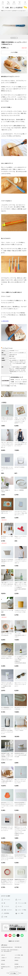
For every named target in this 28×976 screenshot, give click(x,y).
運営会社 (3, 964)
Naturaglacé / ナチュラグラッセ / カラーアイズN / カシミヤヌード (7, 829)
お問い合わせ (17, 957)
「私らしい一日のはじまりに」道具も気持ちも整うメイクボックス (7, 781)
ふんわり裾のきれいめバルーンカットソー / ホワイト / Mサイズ (21, 561)
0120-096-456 (18, 947)
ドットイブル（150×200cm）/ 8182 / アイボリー (20, 635)
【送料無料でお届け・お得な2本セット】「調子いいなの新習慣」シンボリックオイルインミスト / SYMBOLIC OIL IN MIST (7, 756)
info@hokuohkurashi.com (7, 947)
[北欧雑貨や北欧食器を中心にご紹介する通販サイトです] (14, 7)
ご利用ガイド (4, 957)
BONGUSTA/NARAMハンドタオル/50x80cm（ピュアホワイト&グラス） (20, 804)
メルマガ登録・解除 (19, 955)
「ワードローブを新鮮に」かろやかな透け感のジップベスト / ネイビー (21, 444)
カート (20, 3)
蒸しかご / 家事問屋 (19, 490)
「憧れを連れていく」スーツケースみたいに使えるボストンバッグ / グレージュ (7, 584)
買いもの (8, 3)
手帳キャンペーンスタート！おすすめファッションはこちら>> (13, 10)
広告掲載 (3, 960)
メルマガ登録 (14, 52)
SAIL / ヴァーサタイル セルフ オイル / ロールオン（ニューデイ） (20, 781)
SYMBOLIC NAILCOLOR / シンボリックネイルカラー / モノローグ (7, 419)
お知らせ (3, 955)
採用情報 (16, 964)
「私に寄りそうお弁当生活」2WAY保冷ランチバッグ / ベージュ (7, 561)
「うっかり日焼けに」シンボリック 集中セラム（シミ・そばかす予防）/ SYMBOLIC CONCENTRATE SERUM (21, 660)
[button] (2, 26)
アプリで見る (13, 973)
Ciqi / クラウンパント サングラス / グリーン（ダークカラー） (21, 684)
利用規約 (16, 960)
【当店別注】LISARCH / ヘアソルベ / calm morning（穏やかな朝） (21, 755)
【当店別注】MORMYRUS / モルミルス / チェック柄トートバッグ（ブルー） (21, 856)
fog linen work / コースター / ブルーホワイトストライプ (7, 469)
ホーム (3, 3)
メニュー (25, 3)
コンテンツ (14, 3)
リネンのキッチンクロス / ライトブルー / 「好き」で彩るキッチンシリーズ (21, 513)
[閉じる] (18, 973)
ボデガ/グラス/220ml (19, 467)
